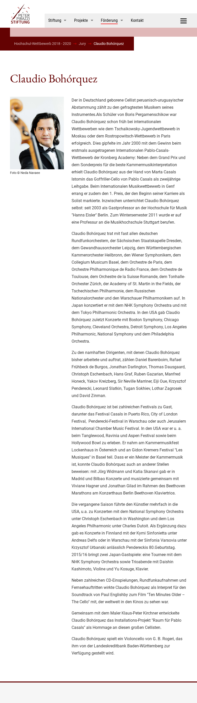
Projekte (81, 20)
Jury (82, 44)
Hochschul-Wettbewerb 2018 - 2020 (42, 44)
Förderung (109, 20)
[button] (68, 20)
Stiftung (54, 20)
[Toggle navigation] (183, 20)
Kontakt (137, 20)
